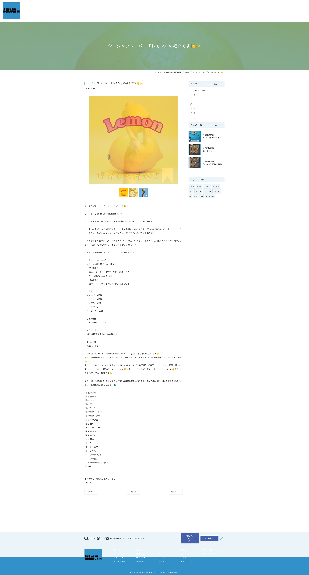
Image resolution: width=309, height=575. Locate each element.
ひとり (193, 108)
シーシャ (87, 482)
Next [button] (180, 140)
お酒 (201, 196)
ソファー (198, 191)
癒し (191, 191)
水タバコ (207, 186)
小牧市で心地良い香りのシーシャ (100, 478)
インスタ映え (210, 196)
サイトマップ (209, 554)
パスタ (193, 99)
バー (192, 104)
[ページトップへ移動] (222, 538)
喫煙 (195, 196)
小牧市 (192, 186)
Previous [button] (86, 140)
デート (193, 113)
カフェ (199, 186)
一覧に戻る (133, 491)
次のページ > (176, 491)
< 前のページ (91, 491)
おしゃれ (216, 186)
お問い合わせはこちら (262, 7)
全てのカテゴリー (197, 90)
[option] (133, 140)
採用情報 (288, 7)
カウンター (208, 191)
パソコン (217, 191)
